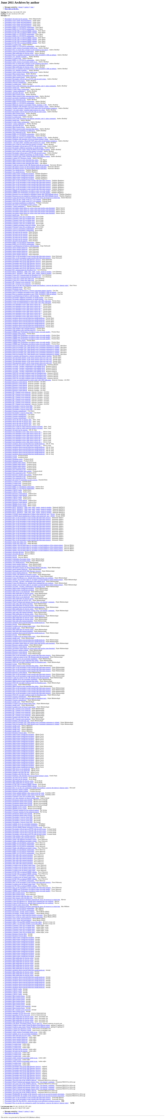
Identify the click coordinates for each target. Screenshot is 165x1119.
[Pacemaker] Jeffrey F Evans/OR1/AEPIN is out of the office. (23, 922)
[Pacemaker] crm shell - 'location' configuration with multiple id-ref (25, 366)
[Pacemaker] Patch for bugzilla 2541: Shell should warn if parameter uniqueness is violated (32, 345)
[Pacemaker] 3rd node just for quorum (16, 19)
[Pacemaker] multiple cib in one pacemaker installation (21, 659)
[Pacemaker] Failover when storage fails (17, 905)
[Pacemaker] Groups (11, 456)
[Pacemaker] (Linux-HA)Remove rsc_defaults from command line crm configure (29, 578)
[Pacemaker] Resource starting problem (17, 645)
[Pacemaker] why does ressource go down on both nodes (22, 576)
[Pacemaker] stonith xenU (13, 628)
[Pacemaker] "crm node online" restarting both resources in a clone (25, 110)
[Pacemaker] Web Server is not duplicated (17, 591)
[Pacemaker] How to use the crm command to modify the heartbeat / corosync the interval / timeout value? (37, 285)
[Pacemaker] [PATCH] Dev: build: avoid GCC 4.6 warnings (23, 199)
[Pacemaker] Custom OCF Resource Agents (18, 158)
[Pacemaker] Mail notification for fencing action (19, 53)
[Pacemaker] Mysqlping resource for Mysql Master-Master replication (26, 167)
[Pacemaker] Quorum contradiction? (16, 82)
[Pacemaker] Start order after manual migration (19, 604)
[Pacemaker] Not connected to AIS (15, 99)
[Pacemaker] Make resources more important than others (22, 96)
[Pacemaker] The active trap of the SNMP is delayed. (21, 1080)
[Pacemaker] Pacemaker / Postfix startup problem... (20, 911)
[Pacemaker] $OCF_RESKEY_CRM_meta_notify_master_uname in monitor (28, 271)
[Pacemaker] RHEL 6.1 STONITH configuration (20, 27)
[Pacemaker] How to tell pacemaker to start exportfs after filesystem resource (28, 180)
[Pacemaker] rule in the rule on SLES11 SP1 (18, 419)
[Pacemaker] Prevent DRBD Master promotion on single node (23, 827)
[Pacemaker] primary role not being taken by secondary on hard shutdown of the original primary (34, 545)
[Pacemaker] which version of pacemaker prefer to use (21, 48)
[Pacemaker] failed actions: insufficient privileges (19, 173)
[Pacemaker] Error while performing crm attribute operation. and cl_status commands (30, 86)
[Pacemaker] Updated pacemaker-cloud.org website (20, 225)
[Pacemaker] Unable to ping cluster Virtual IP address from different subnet (27, 149)
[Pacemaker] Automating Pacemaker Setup (18, 559)
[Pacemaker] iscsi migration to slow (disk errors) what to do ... (23, 304)
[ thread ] (20, 7)
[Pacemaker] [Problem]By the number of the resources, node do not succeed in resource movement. (35, 1094)
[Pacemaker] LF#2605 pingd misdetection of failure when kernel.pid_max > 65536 (30, 514)
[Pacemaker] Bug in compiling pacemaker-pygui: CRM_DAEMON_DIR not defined (31, 55)
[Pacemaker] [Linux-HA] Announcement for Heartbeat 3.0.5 (23, 275)
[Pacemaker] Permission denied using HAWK (19, 800)
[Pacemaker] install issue (12, 87)
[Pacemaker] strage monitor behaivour (16, 247)
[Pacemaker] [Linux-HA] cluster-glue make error (19, 278)
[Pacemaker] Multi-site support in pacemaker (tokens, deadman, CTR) (26, 105)
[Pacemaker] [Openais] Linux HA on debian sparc (20, 216)
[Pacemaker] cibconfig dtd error (14, 93)
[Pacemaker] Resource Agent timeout (16, 382)
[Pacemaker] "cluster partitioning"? (15, 91)
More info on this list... (12, 9)
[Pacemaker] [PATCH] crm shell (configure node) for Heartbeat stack (26, 364)
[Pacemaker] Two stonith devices (15, 170)
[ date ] (32, 7)
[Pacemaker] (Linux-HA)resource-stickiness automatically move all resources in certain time (32, 198)
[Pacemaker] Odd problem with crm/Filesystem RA (20, 328)
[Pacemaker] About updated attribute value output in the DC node (24, 793)
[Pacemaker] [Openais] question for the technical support (22, 810)
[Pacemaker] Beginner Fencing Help (16, 733)
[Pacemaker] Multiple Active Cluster (16, 504)
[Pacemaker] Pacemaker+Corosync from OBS (19, 406)
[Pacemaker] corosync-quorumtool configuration (19, 51)
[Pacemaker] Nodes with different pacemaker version (21, 574)
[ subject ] (27, 7)
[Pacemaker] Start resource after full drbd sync (19, 896)
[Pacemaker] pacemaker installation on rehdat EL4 (20, 98)
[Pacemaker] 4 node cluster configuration (17, 89)
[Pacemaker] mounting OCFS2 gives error (17, 1013)
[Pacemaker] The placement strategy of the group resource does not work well (28, 358)
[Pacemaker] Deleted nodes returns (15, 333)
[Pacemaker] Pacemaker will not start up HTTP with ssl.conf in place (26, 79)
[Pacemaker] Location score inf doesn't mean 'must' (20, 626)
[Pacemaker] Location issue (13, 44)
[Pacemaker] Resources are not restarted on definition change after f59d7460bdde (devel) (32, 194)
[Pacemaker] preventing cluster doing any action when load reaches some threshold (30, 208)
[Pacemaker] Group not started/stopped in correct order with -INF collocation (28, 301)
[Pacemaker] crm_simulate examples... (16, 56)
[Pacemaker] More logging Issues (15, 74)
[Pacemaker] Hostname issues (14, 287)
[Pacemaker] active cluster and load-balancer (18, 20)
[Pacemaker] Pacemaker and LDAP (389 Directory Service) (23, 259)
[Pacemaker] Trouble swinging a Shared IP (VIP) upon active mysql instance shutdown (31, 108)
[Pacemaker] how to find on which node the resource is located (24, 144)
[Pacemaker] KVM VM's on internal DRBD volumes (21, 31)
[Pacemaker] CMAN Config (13, 490)
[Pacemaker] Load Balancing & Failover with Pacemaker (22, 246)
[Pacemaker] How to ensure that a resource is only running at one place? (27, 50)
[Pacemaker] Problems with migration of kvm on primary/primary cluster (27, 106)
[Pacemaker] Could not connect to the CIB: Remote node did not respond (27, 165)
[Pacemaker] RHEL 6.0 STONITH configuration (20, 101)
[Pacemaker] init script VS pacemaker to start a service (21, 204)
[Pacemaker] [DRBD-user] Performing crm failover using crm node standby (28, 191)
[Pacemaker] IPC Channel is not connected (18, 282)
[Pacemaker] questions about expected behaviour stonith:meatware (25, 318)
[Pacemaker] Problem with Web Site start (17, 717)
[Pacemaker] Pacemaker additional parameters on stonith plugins (24, 148)
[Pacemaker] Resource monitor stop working (18, 471)
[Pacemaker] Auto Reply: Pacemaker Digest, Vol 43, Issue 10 (23, 1023)
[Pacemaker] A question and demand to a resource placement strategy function (28, 290)
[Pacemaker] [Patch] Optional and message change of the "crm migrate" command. (30, 602)
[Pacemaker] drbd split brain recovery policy (18, 1035)
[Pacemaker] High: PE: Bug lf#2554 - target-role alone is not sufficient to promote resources (32, 1101)
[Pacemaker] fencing (11, 555)
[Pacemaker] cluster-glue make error (16, 542)
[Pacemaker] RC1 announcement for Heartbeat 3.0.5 (21, 270)
